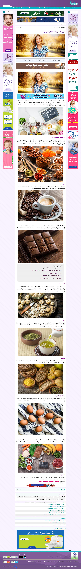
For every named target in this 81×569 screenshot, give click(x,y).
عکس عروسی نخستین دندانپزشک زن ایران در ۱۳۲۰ (56, 512)
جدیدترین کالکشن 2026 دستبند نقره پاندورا (31, 497)
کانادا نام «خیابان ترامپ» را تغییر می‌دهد (57, 525)
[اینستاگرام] (6, 562)
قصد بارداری (68, 7)
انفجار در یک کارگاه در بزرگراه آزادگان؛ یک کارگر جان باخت (54, 520)
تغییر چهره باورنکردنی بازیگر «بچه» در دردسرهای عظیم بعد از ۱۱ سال (54, 514)
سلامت (39, 7)
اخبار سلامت (22, 7)
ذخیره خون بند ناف (50, 497)
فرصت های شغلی (50, 561)
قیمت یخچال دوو (62, 499)
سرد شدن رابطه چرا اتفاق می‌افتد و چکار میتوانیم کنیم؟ (56, 506)
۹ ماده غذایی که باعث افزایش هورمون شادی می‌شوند (49, 481)
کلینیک (17, 7)
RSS (29, 561)
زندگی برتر (32, 561)
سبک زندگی (33, 7)
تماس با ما (55, 561)
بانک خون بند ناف (55, 499)
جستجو (63, 561)
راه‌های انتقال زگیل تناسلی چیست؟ (54, 273)
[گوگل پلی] (14, 557)
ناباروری (62, 7)
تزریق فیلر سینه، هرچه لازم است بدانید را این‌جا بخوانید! (50, 278)
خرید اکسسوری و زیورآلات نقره (59, 497)
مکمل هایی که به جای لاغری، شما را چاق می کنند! (56, 510)
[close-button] (70, 550)
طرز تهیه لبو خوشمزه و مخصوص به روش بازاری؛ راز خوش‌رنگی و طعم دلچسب (46, 270)
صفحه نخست (74, 7)
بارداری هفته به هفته (69, 561)
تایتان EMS (48, 499)
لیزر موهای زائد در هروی (40, 499)
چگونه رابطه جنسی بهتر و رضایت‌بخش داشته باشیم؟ (56, 504)
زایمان (52, 7)
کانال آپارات (44, 561)
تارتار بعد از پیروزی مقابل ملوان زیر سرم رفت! (56, 522)
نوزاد (48, 7)
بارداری (57, 7)
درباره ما (59, 561)
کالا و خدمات (12, 7)
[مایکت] (22, 557)
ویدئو (28, 7)
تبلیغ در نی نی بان (38, 561)
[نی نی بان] (73, 3)
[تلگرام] (14, 562)
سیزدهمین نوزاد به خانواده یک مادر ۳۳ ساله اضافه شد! (56, 508)
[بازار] (7, 557)
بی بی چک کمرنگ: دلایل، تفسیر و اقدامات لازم (52, 268)
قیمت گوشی (43, 497)
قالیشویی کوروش (20, 497)
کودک (44, 7)
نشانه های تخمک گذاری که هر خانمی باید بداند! (52, 275)
